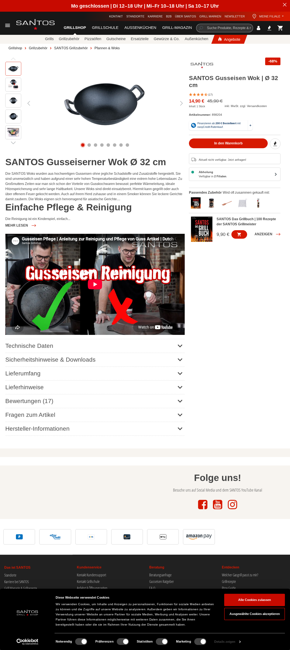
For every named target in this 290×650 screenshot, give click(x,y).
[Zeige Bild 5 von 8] (108, 145)
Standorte (135, 16)
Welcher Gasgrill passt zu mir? (240, 574)
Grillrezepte (229, 581)
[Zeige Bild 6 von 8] (114, 145)
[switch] (123, 641)
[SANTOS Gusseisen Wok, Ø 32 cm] (105, 103)
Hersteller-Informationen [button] (37, 428)
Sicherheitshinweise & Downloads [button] (50, 359)
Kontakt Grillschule (88, 581)
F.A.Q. (152, 588)
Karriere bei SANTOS (16, 581)
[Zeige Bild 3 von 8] (95, 145)
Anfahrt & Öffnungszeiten (92, 588)
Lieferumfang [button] (23, 373)
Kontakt (116, 16)
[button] (234, 94)
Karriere (155, 16)
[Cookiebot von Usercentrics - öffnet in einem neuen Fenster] (27, 642)
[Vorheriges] (28, 103)
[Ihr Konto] (258, 27)
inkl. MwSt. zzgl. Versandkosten (246, 106)
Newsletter (235, 16)
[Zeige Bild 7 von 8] (121, 145)
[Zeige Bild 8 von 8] (127, 145)
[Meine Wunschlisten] (269, 27)
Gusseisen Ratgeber (161, 581)
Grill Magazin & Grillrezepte (20, 588)
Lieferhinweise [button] (24, 387)
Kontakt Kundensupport (91, 574)
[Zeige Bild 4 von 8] (102, 145)
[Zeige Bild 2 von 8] (89, 145)
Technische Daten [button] (29, 346)
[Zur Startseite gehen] (30, 24)
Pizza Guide (229, 588)
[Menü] (7, 25)
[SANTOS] (202, 66)
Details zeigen (224, 641)
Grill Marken (210, 16)
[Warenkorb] (280, 27)
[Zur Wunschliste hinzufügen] (275, 143)
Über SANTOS (185, 16)
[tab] (196, 202)
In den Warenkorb (228, 143)
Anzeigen (263, 234)
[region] (95, 103)
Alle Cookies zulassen (254, 600)
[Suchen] (200, 28)
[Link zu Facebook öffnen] (203, 509)
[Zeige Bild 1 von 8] (82, 145)
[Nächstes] (181, 103)
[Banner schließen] (284, 5)
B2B (169, 16)
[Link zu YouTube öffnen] (218, 509)
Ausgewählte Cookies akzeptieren (254, 614)
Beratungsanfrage (160, 574)
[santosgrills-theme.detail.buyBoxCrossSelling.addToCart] (239, 234)
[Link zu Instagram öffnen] (232, 509)
